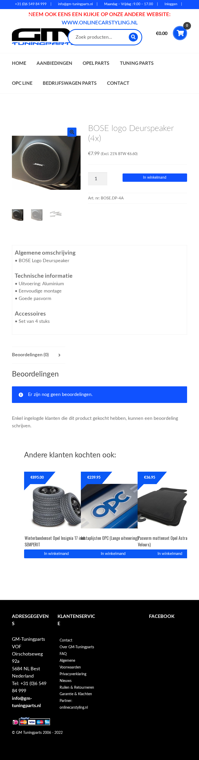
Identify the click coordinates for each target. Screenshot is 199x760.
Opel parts (96, 63)
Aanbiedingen (54, 63)
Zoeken (133, 36)
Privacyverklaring (73, 674)
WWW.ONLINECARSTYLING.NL (100, 22)
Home (19, 63)
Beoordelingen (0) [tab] (30, 355)
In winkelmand (154, 177)
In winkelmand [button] (56, 554)
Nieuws (66, 681)
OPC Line (22, 83)
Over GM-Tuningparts (77, 647)
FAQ (63, 654)
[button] (71, 132)
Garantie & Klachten (76, 694)
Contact (118, 83)
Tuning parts (137, 63)
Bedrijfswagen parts (70, 83)
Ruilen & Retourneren (77, 687)
